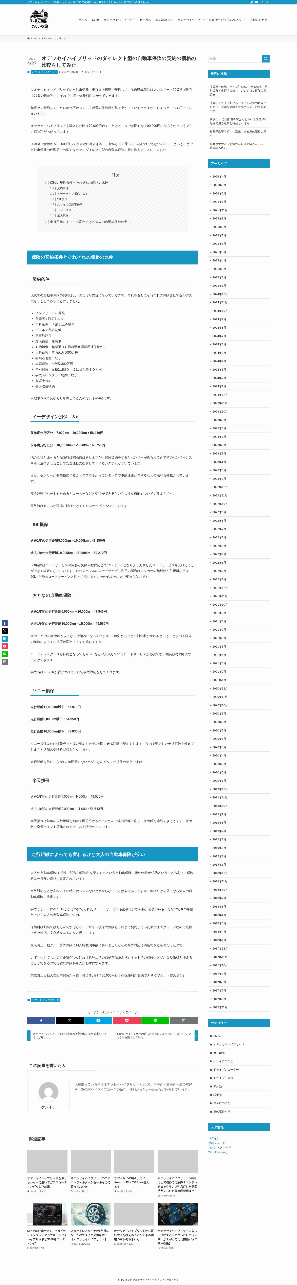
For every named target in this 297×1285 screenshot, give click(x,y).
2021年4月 (219, 654)
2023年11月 (220, 403)
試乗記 (217, 1094)
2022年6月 (219, 537)
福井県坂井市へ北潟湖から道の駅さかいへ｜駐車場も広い (238, 146)
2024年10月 (220, 310)
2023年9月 (219, 420)
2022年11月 (220, 495)
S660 (216, 1035)
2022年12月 (220, 487)
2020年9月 (219, 713)
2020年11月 (220, 696)
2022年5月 (219, 545)
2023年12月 (220, 394)
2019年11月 (220, 797)
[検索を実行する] (266, 59)
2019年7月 (219, 831)
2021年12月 (220, 587)
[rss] (261, 2)
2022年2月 (219, 571)
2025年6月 (219, 243)
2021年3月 (219, 663)
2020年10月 (220, 705)
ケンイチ (48, 1107)
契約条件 (62, 188)
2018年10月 (220, 889)
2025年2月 (219, 277)
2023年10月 (220, 411)
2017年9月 (219, 973)
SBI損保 (62, 199)
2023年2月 (219, 478)
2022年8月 (219, 520)
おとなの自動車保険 (70, 204)
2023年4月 (219, 462)
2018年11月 (220, 881)
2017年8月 (219, 982)
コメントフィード (219, 1147)
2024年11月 (220, 302)
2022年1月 (219, 579)
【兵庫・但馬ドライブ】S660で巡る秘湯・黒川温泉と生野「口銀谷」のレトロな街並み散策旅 (238, 90)
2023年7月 (219, 436)
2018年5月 (219, 906)
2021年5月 (219, 646)
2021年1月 (219, 680)
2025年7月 (219, 235)
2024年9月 (219, 319)
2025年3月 (219, 269)
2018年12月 (220, 873)
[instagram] (251, 2)
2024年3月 (219, 369)
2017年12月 (220, 948)
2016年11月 (220, 1007)
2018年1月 (219, 940)
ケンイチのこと (223, 1061)
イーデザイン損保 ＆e (72, 193)
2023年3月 (219, 470)
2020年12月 (220, 688)
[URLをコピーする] (184, 1020)
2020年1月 (219, 780)
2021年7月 (219, 629)
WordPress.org (217, 1152)
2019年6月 (219, 839)
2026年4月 (219, 176)
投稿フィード (216, 1143)
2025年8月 (219, 227)
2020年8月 (219, 722)
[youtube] (256, 2)
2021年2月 (219, 671)
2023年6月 (219, 445)
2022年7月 (219, 529)
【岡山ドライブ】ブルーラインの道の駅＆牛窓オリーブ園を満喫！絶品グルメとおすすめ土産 (238, 106)
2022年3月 (219, 562)
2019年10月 (220, 806)
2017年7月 (219, 990)
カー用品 (219, 1052)
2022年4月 (219, 554)
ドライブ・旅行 (223, 1077)
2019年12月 (220, 789)
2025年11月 (220, 210)
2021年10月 (220, 604)
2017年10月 (220, 965)
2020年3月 (219, 764)
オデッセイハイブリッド (44, 72)
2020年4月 (219, 755)
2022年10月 (220, 504)
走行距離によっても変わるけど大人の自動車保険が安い (90, 222)
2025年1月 (219, 285)
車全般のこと (221, 1103)
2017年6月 (219, 999)
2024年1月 (219, 386)
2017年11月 (220, 957)
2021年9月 (219, 612)
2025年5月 (219, 252)
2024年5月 (219, 352)
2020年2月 (219, 772)
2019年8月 (219, 822)
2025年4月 (219, 260)
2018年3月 (219, 923)
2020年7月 (219, 730)
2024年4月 (219, 361)
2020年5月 (219, 747)
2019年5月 (219, 847)
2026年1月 (219, 201)
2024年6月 (219, 344)
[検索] (267, 2)
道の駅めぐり (221, 1111)
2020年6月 (219, 738)
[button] (41, 1020)
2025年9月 (219, 218)
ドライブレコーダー (226, 1069)
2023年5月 (219, 453)
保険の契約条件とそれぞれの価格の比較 (79, 182)
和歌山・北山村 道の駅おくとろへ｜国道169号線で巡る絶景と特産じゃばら (238, 121)
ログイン (214, 1138)
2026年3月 (219, 185)
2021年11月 (220, 596)
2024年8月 (219, 327)
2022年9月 (219, 512)
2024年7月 (219, 336)
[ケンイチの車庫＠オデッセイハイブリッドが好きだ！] (39, 20)
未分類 (217, 1086)
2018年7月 (219, 898)
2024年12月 (220, 294)
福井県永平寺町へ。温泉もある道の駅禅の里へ (238, 133)
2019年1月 (219, 864)
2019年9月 (219, 814)
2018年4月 (219, 915)
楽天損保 (62, 215)
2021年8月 (219, 621)
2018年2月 (219, 931)
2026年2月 (219, 193)
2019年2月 (219, 856)
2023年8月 (219, 428)
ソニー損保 (64, 209)
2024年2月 (219, 378)
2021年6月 (219, 638)
